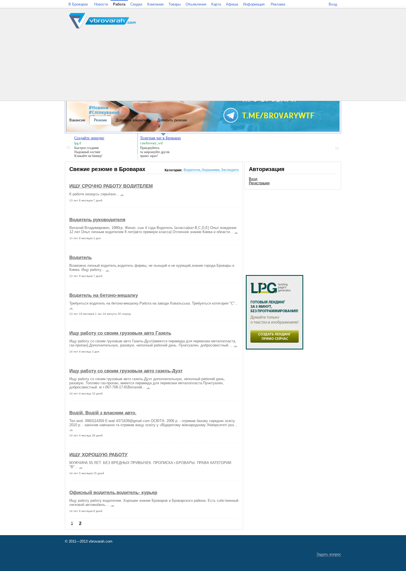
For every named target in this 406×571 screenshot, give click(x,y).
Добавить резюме (172, 120)
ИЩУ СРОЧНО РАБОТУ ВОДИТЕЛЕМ (111, 186)
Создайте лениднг (89, 138)
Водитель (80, 257)
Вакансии (77, 120)
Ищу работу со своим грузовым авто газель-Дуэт (126, 370)
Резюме (100, 120)
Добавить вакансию (132, 120)
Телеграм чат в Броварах (160, 138)
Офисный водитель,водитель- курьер (113, 492)
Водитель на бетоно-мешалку (103, 295)
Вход (253, 179)
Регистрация (259, 183)
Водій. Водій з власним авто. (102, 412)
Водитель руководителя (97, 219)
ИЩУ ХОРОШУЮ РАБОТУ (98, 454)
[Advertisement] (292, 229)
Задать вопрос (329, 554)
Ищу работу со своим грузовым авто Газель (120, 333)
